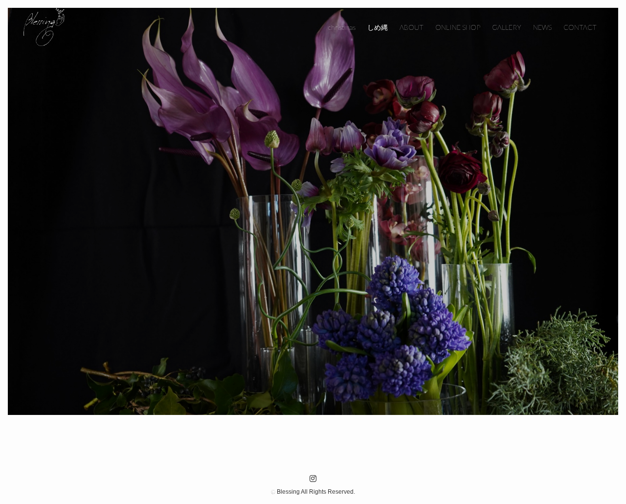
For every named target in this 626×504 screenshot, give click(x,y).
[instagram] (313, 478)
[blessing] (44, 27)
